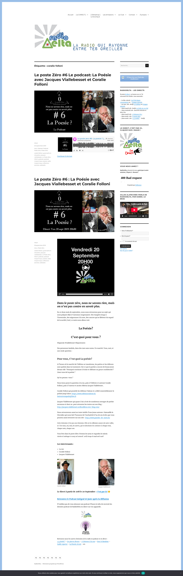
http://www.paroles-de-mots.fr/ (97, 418)
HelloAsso (138, 185)
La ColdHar (137, 104)
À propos (143, 15)
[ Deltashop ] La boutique (95, 16)
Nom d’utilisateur (127, 231)
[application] (85, 267)
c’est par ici (102, 491)
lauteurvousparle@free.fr (66, 396)
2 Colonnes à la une (88, 541)
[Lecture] (60, 294)
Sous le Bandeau (103, 541)
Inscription (123, 249)
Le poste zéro (136, 116)
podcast (40, 159)
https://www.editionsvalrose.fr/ (83, 394)
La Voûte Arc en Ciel (142, 108)
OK (143, 573)
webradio (42, 165)
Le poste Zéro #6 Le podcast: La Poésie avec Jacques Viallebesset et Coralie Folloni (72, 80)
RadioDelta (37, 564)
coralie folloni (38, 153)
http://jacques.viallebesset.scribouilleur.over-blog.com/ (78, 407)
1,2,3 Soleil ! (136, 118)
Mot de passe (126, 236)
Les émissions (108, 15)
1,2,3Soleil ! (61, 541)
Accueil (70, 15)
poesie (45, 161)
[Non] (181, 573)
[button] (86, 267)
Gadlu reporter (62, 544)
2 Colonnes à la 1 (137, 114)
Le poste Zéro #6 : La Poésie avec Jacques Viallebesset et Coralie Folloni (72, 181)
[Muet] (109, 294)
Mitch (36, 143)
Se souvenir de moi (131, 241)
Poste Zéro (44, 150)
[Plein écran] (112, 294)
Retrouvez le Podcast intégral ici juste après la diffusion (83, 499)
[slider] (84, 294)
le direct (127, 94)
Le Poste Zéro (46, 157)
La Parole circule (75, 544)
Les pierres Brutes (73, 541)
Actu (35, 148)
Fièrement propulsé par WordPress (53, 564)
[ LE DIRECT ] (81, 15)
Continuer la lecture (64, 156)
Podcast (40, 148)
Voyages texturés (137, 102)
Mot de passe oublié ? (126, 251)
